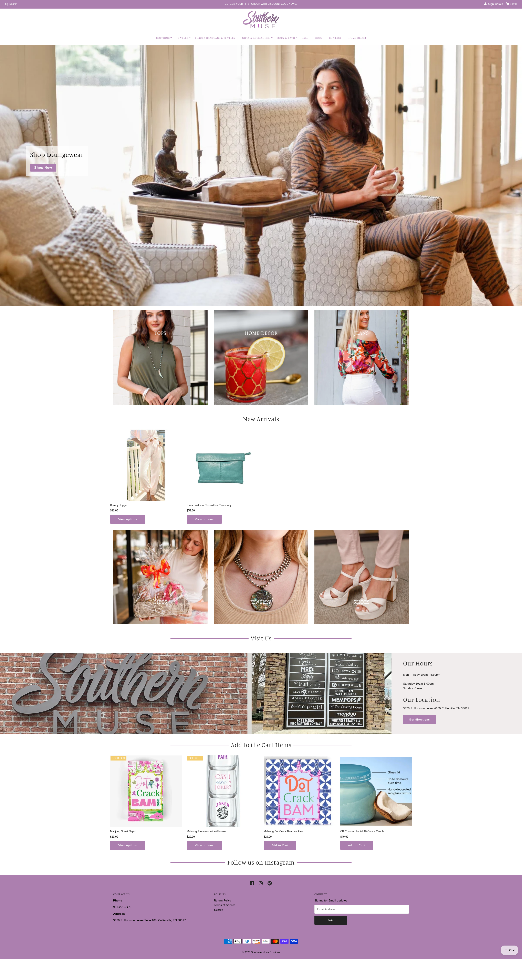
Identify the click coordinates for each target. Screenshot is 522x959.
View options (127, 519)
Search (218, 909)
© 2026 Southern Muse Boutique (261, 952)
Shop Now (43, 167)
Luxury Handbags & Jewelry (215, 37)
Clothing (163, 37)
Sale (305, 37)
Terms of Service (225, 905)
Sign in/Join (495, 4)
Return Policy (222, 900)
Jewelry (182, 37)
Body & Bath (286, 37)
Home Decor (357, 37)
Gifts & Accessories (256, 37)
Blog (318, 37)
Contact (335, 37)
